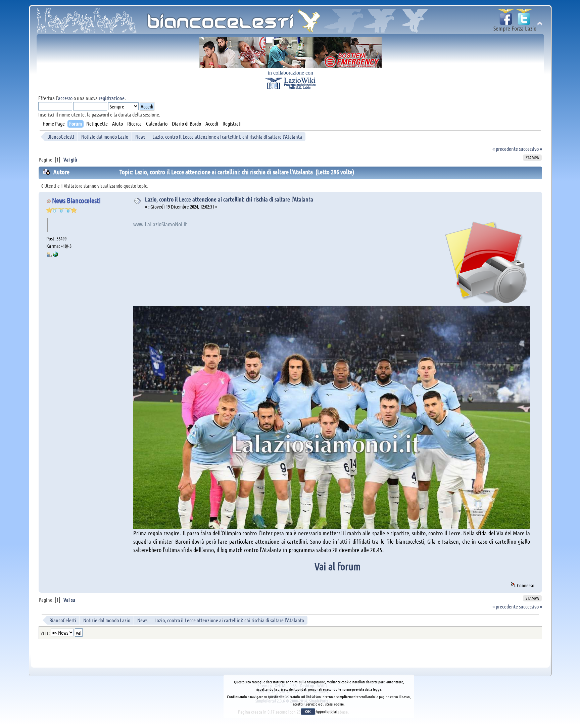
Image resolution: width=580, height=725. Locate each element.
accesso (65, 98)
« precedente (505, 148)
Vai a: (45, 633)
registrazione (112, 98)
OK (308, 712)
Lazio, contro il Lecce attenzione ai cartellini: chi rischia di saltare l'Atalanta (229, 199)
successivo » (530, 148)
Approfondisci (326, 711)
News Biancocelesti (76, 200)
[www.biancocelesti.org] (55, 255)
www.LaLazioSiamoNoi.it (160, 224)
